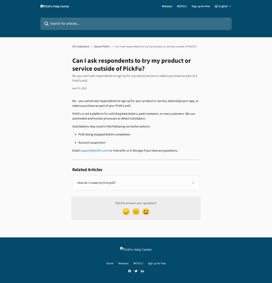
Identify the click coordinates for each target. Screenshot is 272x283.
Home (109, 263)
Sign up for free (201, 6)
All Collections (80, 47)
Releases (167, 6)
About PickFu (102, 47)
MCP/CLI (182, 6)
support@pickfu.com (94, 150)
